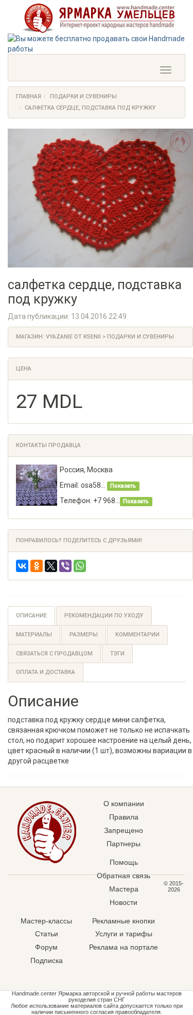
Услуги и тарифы (123, 934)
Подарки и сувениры (83, 96)
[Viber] (65, 566)
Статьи (46, 934)
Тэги (117, 653)
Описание (31, 615)
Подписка (46, 960)
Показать (123, 486)
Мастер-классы (46, 921)
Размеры (83, 634)
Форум (46, 947)
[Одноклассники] (36, 566)
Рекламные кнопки (123, 921)
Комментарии (137, 634)
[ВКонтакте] (22, 566)
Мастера (123, 889)
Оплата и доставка (45, 672)
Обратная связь (123, 875)
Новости (123, 902)
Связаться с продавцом (54, 653)
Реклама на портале (123, 947)
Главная (28, 96)
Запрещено (123, 830)
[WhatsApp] (80, 566)
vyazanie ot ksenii (73, 336)
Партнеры (124, 844)
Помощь (124, 862)
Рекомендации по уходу (104, 615)
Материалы (34, 634)
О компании (123, 803)
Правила (123, 817)
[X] (51, 566)
